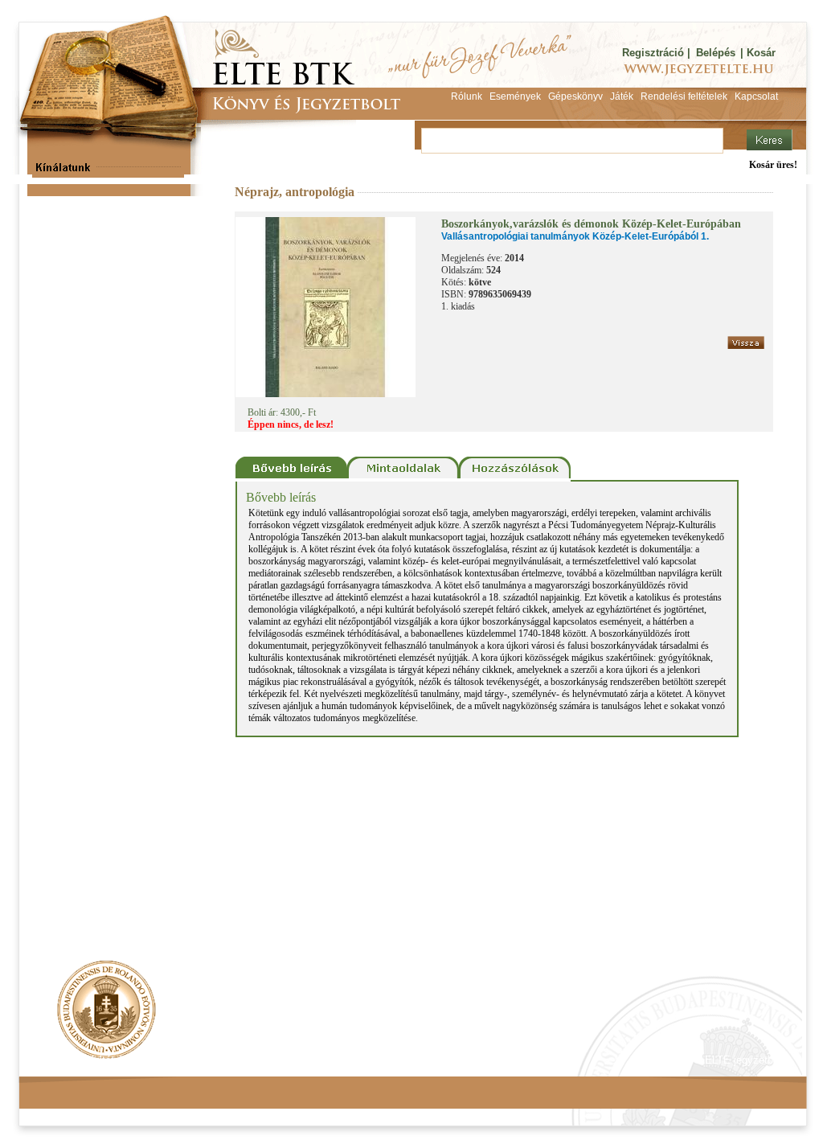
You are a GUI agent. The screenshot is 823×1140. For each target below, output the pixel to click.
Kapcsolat (255, 1060)
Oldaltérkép (324, 1060)
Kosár (761, 53)
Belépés (715, 53)
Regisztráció (653, 53)
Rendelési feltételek (87, 1060)
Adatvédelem (182, 1060)
